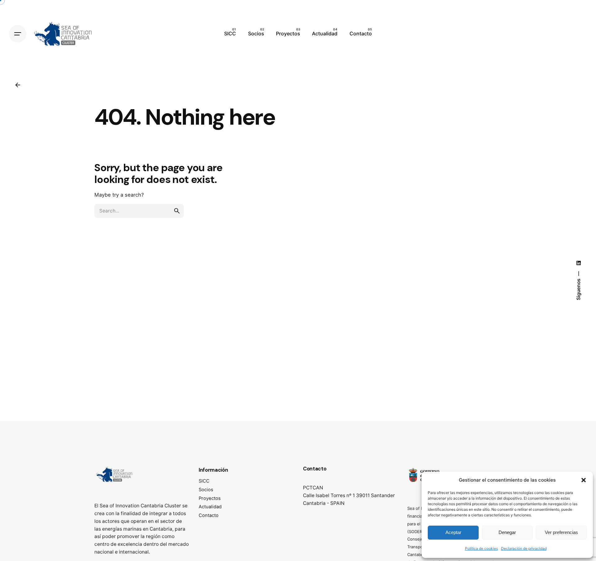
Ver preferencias (561, 532)
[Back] (17, 85)
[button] (583, 480)
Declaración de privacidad (524, 548)
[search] (177, 211)
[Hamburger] (17, 33)
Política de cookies (481, 548)
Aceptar (453, 532)
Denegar (507, 532)
